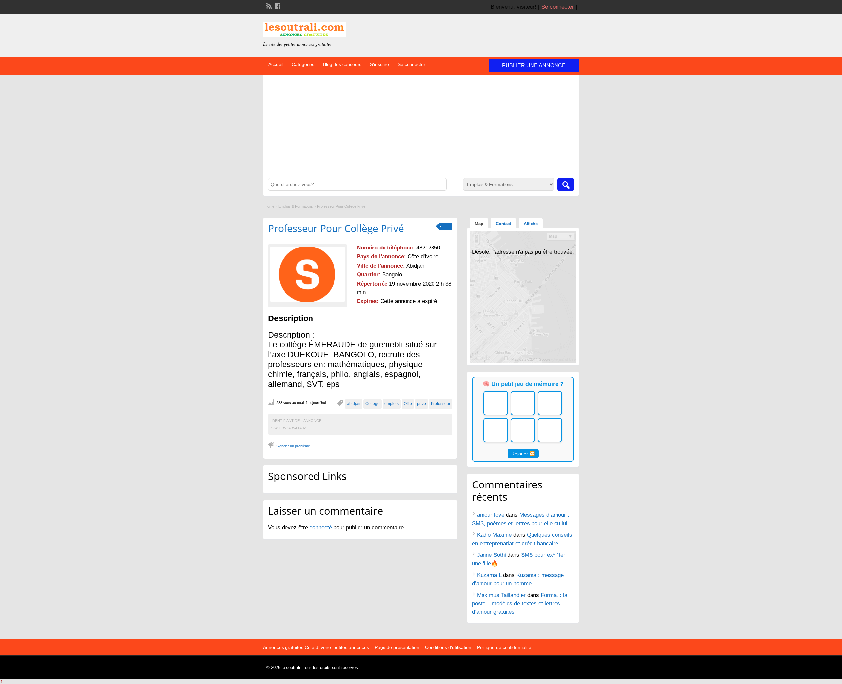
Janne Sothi (491, 555)
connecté (322, 527)
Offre (408, 403)
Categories (303, 64)
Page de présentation (397, 647)
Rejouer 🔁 (523, 453)
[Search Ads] (565, 184)
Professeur (440, 403)
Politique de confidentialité (504, 647)
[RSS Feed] (268, 5)
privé (421, 403)
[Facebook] (277, 5)
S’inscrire (379, 64)
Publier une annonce (534, 65)
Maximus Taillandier (501, 595)
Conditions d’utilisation (448, 647)
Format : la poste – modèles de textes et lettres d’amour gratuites (519, 603)
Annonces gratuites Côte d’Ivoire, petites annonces (316, 647)
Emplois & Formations (295, 206)
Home (269, 206)
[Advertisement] (421, 129)
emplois (391, 403)
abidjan (353, 403)
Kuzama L (489, 575)
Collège (372, 403)
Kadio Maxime (494, 535)
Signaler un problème (293, 446)
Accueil (275, 64)
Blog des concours (342, 64)
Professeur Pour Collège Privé (336, 228)
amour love (490, 515)
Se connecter (557, 7)
